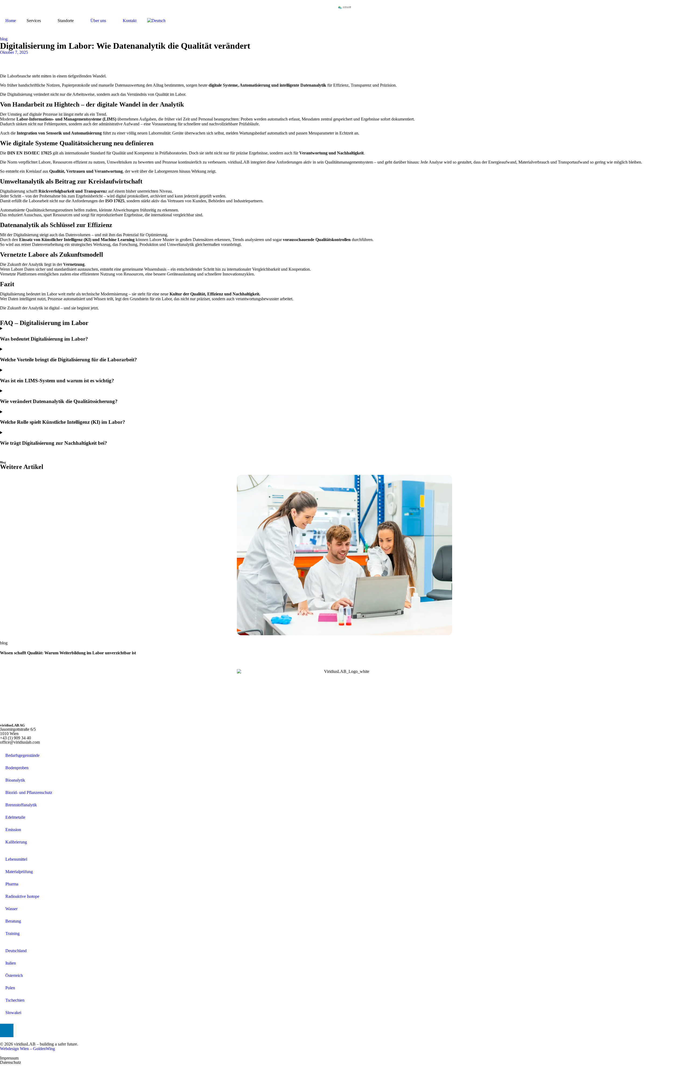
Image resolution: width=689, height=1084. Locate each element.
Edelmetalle (15, 817)
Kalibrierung (16, 842)
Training (12, 933)
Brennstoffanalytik (21, 805)
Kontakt (129, 20)
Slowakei (13, 1012)
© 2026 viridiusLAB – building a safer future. (39, 1044)
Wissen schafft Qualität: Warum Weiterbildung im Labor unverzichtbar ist (68, 653)
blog (4, 39)
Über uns (98, 20)
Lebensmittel (16, 859)
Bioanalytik (15, 780)
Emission (13, 829)
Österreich (14, 975)
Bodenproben (17, 767)
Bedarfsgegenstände (22, 755)
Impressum (9, 1058)
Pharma (11, 884)
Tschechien (14, 1000)
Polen (10, 988)
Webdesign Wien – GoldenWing (27, 1048)
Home (10, 20)
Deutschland (16, 950)
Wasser (11, 908)
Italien (10, 963)
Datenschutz (10, 1062)
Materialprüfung (19, 871)
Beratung (13, 921)
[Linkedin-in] (6, 1030)
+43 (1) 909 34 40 (15, 738)
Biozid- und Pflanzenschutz (28, 792)
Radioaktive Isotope (22, 896)
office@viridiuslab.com (20, 742)
